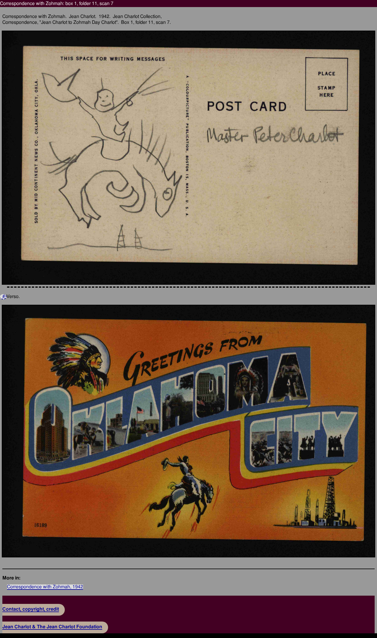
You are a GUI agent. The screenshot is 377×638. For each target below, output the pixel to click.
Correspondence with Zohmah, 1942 (45, 586)
